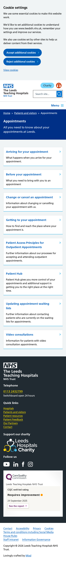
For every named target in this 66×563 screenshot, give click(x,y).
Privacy (37, 528)
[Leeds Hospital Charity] (25, 446)
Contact (7, 426)
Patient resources (13, 415)
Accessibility (22, 528)
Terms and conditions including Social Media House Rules (28, 534)
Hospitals (8, 408)
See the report (16, 506)
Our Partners (10, 423)
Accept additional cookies (21, 52)
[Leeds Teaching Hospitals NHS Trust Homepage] (15, 90)
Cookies (49, 528)
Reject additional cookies (20, 61)
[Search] (59, 94)
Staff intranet (11, 539)
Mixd (28, 555)
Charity (47, 85)
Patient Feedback (13, 419)
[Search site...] (44, 94)
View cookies (10, 70)
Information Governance (36, 539)
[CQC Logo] (16, 479)
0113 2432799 (13, 391)
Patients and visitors (14, 412)
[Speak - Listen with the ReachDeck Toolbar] (59, 85)
